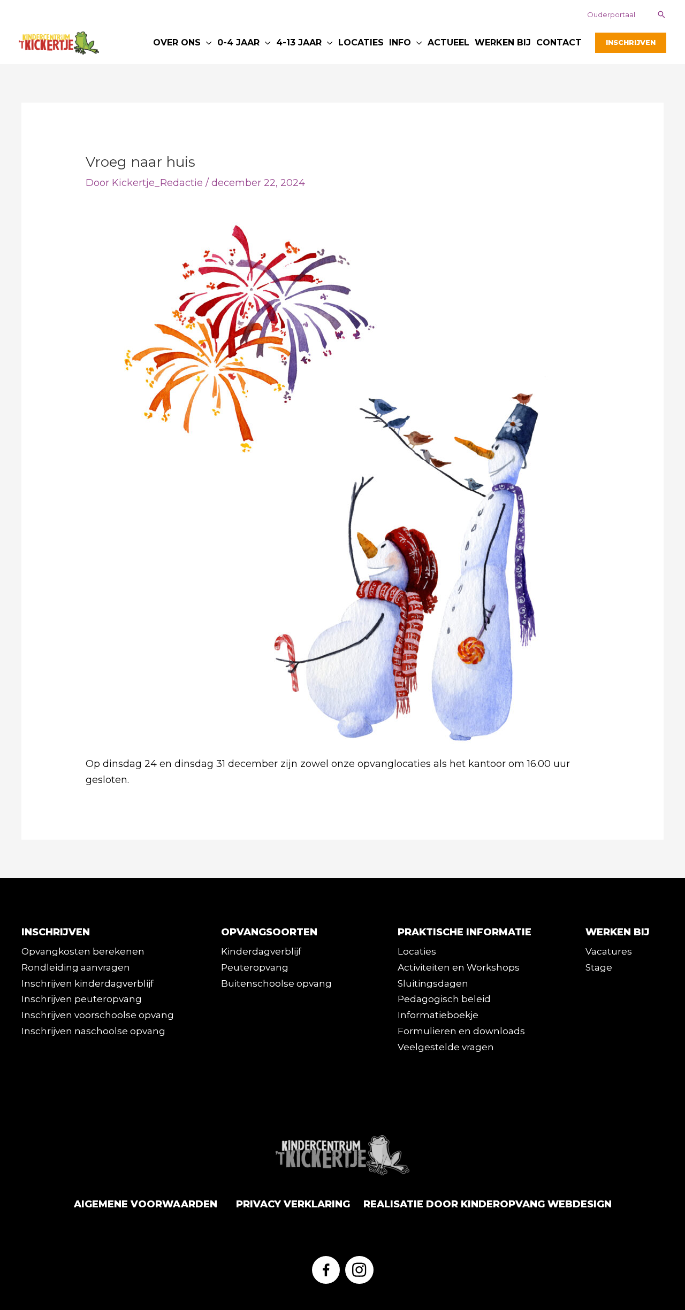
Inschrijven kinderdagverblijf (87, 983)
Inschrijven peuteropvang (81, 999)
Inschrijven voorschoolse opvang (97, 1015)
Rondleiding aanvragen (75, 967)
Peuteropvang (254, 967)
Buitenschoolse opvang (276, 983)
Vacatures (608, 951)
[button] (611, 15)
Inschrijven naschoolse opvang (93, 1031)
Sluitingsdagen (433, 983)
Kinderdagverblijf (261, 951)
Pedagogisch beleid (444, 999)
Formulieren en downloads (461, 1031)
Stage (598, 967)
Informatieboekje (438, 1015)
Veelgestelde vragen (446, 1047)
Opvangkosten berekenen (82, 951)
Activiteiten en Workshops (459, 967)
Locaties (417, 951)
